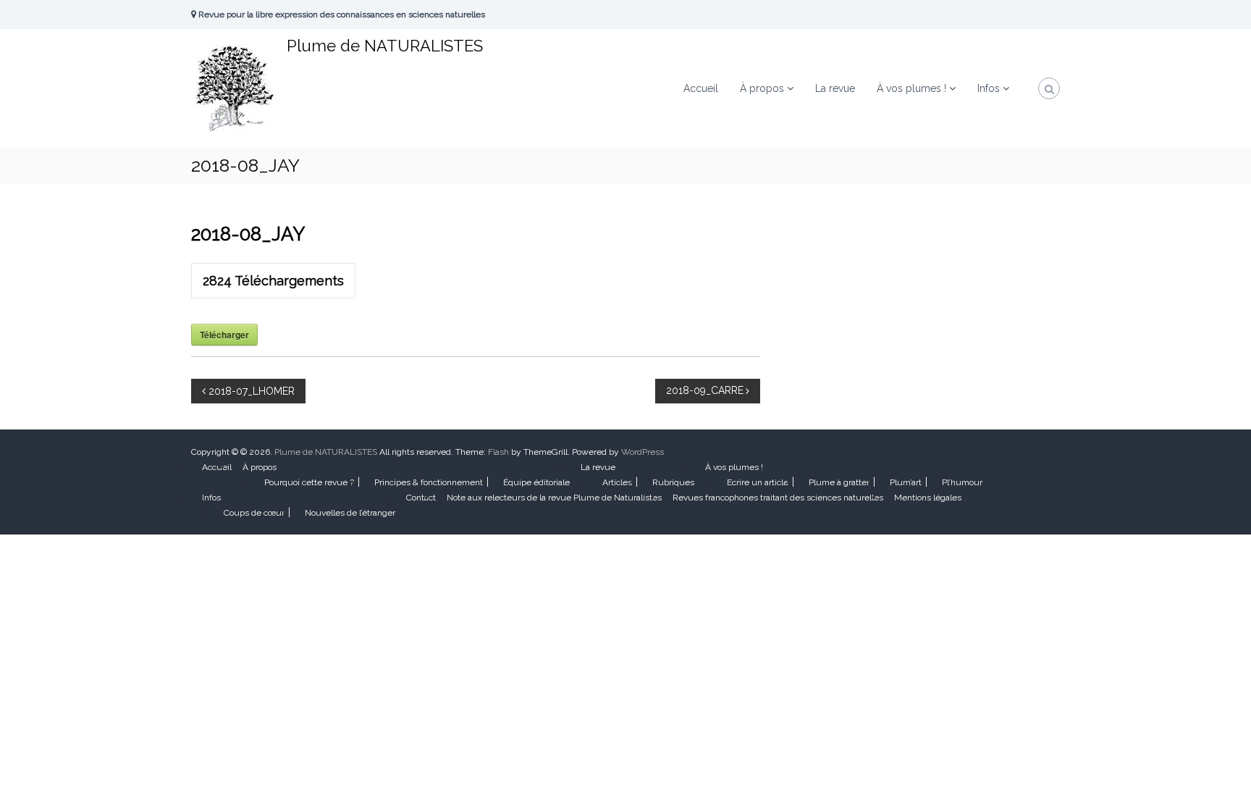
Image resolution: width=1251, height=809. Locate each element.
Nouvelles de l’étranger (350, 513)
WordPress (642, 452)
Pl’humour (962, 482)
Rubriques (673, 482)
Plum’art (906, 482)
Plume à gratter (839, 482)
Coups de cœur (254, 513)
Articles (617, 482)
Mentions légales (927, 497)
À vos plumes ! (911, 88)
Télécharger (224, 334)
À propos (762, 88)
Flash (498, 452)
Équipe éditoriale (536, 482)
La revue (835, 88)
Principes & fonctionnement (428, 482)
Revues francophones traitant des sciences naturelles (778, 497)
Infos (988, 88)
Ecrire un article (757, 482)
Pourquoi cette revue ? (309, 482)
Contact (421, 497)
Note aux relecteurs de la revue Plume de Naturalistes (554, 497)
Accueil (700, 88)
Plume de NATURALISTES (385, 45)
